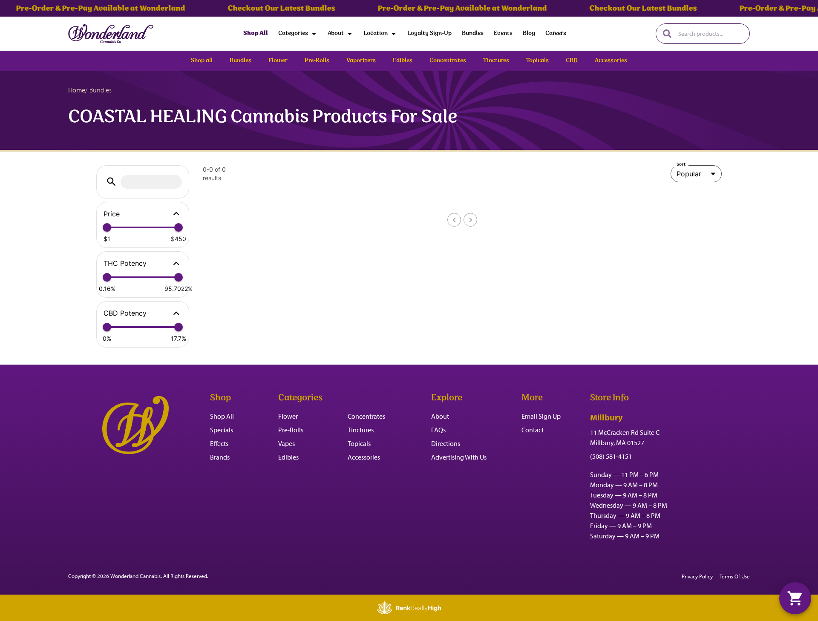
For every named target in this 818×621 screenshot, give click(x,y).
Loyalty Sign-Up (429, 33)
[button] (111, 181)
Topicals (359, 443)
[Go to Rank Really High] (409, 607)
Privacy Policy (697, 576)
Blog (529, 33)
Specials (221, 430)
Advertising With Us (459, 457)
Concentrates (366, 416)
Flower (288, 416)
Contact (532, 430)
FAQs (438, 430)
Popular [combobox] (689, 174)
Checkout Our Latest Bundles (270, 8)
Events (503, 33)
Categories (293, 33)
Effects (219, 443)
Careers (555, 33)
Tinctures (361, 430)
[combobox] (710, 33)
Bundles (473, 33)
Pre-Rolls (290, 430)
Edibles (288, 457)
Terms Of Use (735, 576)
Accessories (364, 457)
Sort (681, 164)
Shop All (255, 33)
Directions (445, 443)
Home (76, 90)
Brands (220, 457)
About (336, 33)
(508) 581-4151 (611, 456)
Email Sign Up (541, 416)
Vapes (286, 443)
